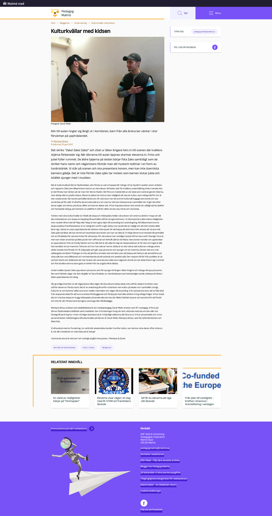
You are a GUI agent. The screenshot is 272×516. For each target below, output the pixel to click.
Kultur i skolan (88, 347)
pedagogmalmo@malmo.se (155, 448)
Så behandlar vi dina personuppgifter (161, 472)
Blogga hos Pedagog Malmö (155, 466)
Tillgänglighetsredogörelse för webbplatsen (164, 478)
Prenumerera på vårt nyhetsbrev (69, 428)
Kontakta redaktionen (152, 454)
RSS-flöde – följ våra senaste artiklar (160, 460)
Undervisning (80, 23)
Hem (53, 23)
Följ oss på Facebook (151, 509)
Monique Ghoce (61, 141)
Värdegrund (106, 347)
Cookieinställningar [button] (151, 490)
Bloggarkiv (65, 23)
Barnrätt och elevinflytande (64, 347)
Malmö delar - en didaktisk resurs (159, 484)
